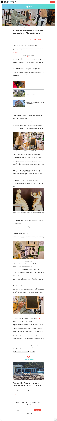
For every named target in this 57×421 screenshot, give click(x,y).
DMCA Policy (42, 418)
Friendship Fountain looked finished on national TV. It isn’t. (28, 384)
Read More (15, 395)
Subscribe (37, 410)
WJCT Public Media (24, 418)
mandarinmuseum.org (38, 342)
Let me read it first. (28, 413)
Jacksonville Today (15, 418)
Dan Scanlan (16, 35)
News (29, 6)
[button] (56, 2)
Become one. (28, 56)
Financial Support (31, 418)
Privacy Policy (37, 418)
